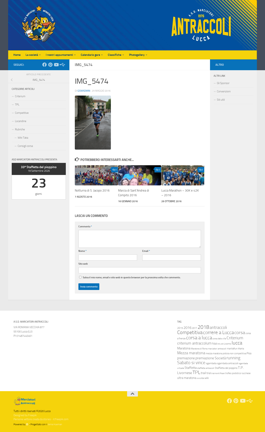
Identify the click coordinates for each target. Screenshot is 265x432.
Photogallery (137, 55)
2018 (203, 327)
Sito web (83, 263)
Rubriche (20, 129)
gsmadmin (84, 90)
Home (17, 55)
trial (209, 373)
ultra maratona (186, 378)
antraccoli (218, 327)
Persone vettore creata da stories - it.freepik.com (41, 419)
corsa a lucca (199, 338)
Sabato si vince (191, 362)
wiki (206, 378)
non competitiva (238, 353)
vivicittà (200, 378)
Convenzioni (224, 91)
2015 (180, 328)
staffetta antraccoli (205, 368)
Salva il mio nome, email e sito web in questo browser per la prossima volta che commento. (131, 277)
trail (203, 373)
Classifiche (114, 55)
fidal (214, 343)
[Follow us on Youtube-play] (56, 64)
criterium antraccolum (194, 343)
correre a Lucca (218, 332)
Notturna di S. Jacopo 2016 (92, 190)
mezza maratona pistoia (217, 353)
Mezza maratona (191, 352)
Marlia (241, 348)
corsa (239, 332)
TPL (17, 104)
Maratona (183, 348)
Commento (85, 226)
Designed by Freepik (25, 415)
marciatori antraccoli (217, 348)
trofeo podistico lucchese (238, 373)
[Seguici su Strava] (62, 64)
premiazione (186, 358)
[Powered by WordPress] (27, 424)
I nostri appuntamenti (59, 55)
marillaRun (232, 348)
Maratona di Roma (199, 348)
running (233, 357)
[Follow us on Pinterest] (50, 64)
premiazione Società (210, 358)
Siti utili (221, 99)
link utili (220, 344)
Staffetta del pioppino (226, 368)
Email (146, 251)
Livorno (227, 343)
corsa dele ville (219, 338)
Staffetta (191, 368)
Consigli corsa (25, 146)
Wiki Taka (23, 137)
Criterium (20, 96)
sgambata (211, 363)
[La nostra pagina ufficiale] (44, 64)
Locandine (20, 121)
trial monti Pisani (218, 373)
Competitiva (190, 332)
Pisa (249, 353)
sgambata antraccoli (227, 363)
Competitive (22, 112)
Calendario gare (90, 55)
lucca (237, 343)
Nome (82, 251)
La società (32, 55)
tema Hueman (55, 424)
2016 (187, 328)
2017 (194, 328)
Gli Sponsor (223, 83)
